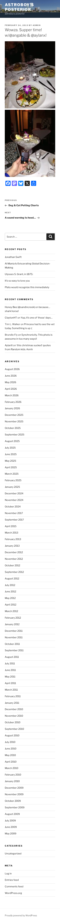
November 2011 (14, 637)
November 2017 (14, 513)
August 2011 (12, 657)
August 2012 (12, 578)
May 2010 (10, 755)
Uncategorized (13, 853)
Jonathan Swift (13, 257)
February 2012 (13, 617)
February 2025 (13, 480)
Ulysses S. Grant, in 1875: (19, 274)
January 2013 (12, 545)
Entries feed (12, 880)
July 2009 (10, 820)
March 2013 (11, 532)
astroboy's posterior (19, 7)
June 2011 (10, 670)
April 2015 (10, 526)
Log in (8, 873)
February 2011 (13, 696)
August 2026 (12, 369)
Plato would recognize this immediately (27, 287)
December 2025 (14, 415)
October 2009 (13, 801)
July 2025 (10, 447)
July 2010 (10, 742)
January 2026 (12, 408)
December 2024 (14, 493)
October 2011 (12, 644)
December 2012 (14, 552)
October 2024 (13, 506)
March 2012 (11, 611)
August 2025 (12, 441)
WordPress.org (13, 893)
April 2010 (10, 761)
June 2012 (10, 591)
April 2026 (11, 388)
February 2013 (13, 539)
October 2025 (13, 428)
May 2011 (10, 676)
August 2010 (12, 735)
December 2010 (14, 709)
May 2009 (10, 833)
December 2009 (14, 787)
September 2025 (14, 434)
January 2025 (12, 486)
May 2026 (10, 382)
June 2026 (11, 375)
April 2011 (10, 683)
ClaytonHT (11, 317)
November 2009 (14, 794)
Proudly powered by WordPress (21, 915)
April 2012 (10, 604)
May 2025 (10, 460)
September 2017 (14, 519)
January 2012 (12, 624)
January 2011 (12, 702)
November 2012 (14, 558)
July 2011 (10, 663)
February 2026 (13, 402)
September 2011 (14, 650)
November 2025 (14, 421)
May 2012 (10, 598)
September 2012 (14, 572)
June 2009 (11, 827)
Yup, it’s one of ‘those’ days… (36, 317)
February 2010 (13, 774)
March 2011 (11, 689)
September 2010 (14, 729)
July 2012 (10, 585)
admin (37, 25)
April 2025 (11, 467)
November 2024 (14, 500)
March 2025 (12, 473)
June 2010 (10, 748)
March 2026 (12, 395)
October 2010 (12, 722)
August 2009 (12, 814)
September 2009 (14, 807)
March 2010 (11, 768)
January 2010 (12, 781)
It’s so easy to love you (17, 280)
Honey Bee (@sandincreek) (20, 307)
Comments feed (14, 886)
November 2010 (14, 715)
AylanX (9, 345)
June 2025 (11, 454)
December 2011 (14, 630)
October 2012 (12, 565)
